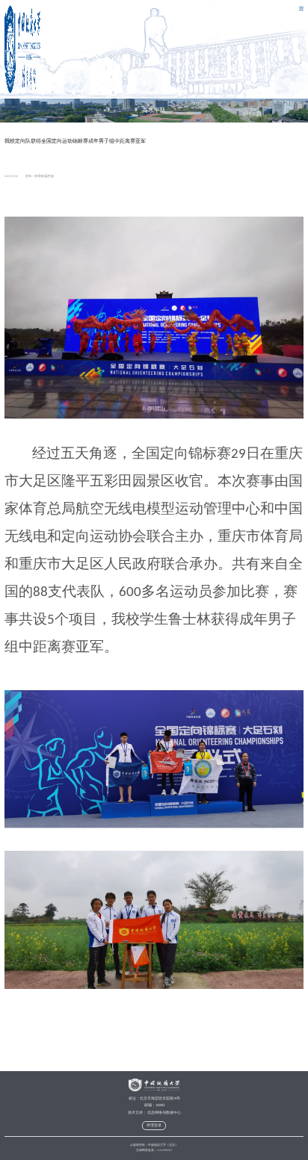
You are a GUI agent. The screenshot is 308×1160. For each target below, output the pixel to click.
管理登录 (154, 1125)
